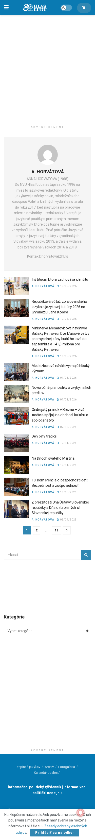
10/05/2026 (68, 318)
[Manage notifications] (81, 813)
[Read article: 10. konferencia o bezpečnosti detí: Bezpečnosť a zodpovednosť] (16, 487)
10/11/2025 (68, 443)
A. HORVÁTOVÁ (43, 286)
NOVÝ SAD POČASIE (47, 586)
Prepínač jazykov (28, 767)
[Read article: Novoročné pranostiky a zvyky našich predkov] (16, 394)
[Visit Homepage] (35, 8)
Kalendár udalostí (47, 773)
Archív (49, 767)
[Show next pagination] (67, 530)
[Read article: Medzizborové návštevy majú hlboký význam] (16, 372)
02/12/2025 (68, 427)
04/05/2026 (68, 377)
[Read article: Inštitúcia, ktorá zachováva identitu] (16, 286)
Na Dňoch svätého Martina (53, 458)
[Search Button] (86, 555)
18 (56, 530)
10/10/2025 (68, 492)
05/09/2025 (68, 519)
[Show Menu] (6, 7)
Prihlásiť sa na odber (54, 832)
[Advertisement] (47, 67)
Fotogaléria (66, 767)
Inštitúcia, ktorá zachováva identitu (60, 279)
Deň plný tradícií (44, 436)
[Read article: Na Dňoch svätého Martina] (16, 465)
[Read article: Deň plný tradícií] (16, 443)
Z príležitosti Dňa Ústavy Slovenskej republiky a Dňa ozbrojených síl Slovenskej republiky (60, 507)
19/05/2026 (68, 286)
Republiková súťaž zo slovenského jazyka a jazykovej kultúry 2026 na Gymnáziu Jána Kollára (59, 306)
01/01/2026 (68, 399)
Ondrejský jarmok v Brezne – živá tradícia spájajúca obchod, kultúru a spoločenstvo (60, 415)
